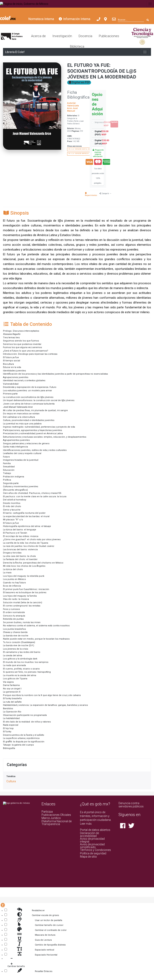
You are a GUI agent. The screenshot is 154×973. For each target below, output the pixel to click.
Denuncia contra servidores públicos (131, 805)
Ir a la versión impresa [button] (79, 153)
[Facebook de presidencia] (123, 826)
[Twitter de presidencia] (130, 826)
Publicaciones (109, 36)
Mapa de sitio (88, 856)
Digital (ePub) (102, 142)
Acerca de (38, 36)
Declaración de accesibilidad (89, 834)
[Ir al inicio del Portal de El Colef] (11, 36)
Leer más (86, 823)
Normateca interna (41, 19)
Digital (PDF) (101, 133)
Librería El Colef (14, 52)
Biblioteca (77, 46)
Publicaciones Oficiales (56, 814)
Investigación (62, 36)
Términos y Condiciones (95, 850)
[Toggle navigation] (150, 4)
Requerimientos (91, 195)
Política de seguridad (93, 853)
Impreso (106, 124)
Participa (47, 811)
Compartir (106, 194)
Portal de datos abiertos (95, 829)
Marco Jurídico (51, 818)
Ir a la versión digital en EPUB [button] (81, 149)
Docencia (85, 36)
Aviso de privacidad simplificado (92, 846)
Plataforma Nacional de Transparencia (57, 823)
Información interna (76, 19)
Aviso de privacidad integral (92, 840)
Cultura (11, 781)
